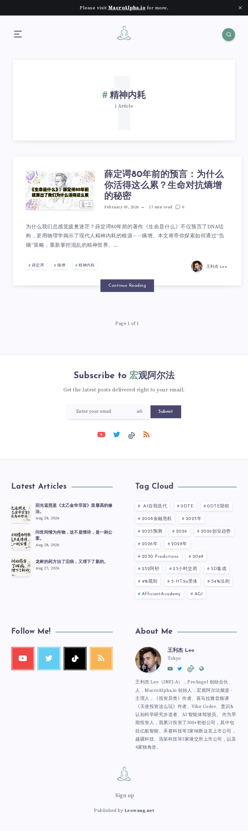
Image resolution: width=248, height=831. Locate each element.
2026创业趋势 (216, 531)
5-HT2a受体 (184, 581)
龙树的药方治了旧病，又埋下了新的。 (72, 562)
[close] (240, 8)
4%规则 (150, 581)
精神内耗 (86, 265)
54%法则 (220, 581)
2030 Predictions (160, 556)
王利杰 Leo (181, 650)
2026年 (150, 544)
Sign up (124, 795)
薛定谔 (38, 265)
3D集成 (218, 568)
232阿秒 (151, 568)
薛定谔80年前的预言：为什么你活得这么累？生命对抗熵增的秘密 (164, 185)
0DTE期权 (218, 506)
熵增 (61, 265)
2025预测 (152, 531)
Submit (166, 412)
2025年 (194, 518)
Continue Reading (127, 286)
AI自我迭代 (154, 506)
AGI (198, 594)
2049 (198, 556)
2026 (181, 531)
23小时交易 (185, 568)
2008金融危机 (157, 518)
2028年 (179, 544)
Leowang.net (139, 811)
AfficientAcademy (161, 594)
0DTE (187, 506)
